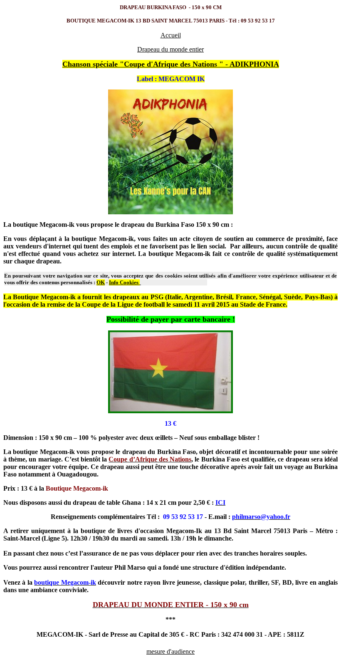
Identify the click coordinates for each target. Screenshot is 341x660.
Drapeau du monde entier (170, 49)
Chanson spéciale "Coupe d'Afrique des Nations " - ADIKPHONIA (170, 64)
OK (100, 282)
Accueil (171, 35)
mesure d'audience (170, 651)
